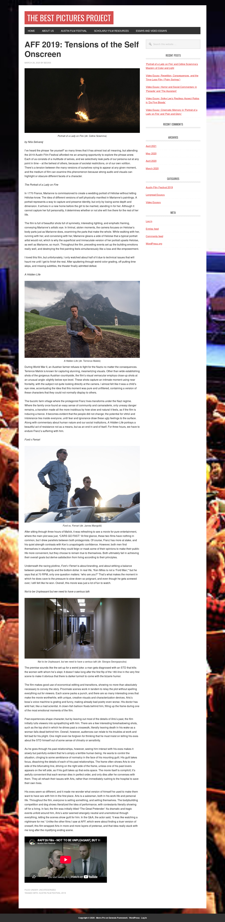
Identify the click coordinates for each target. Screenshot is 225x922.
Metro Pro (100, 917)
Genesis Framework (118, 917)
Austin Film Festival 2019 (52, 892)
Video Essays (153, 202)
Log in (149, 221)
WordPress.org (154, 243)
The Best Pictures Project (69, 18)
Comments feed (154, 236)
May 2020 (151, 153)
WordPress (134, 917)
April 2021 (151, 146)
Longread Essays (155, 194)
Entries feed (152, 228)
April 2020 (151, 160)
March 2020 (152, 168)
